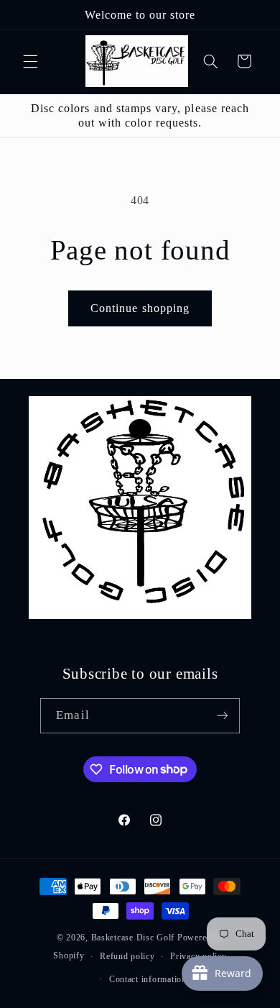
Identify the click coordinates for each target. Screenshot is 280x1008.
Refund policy (127, 956)
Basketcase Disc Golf (133, 937)
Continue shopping (140, 308)
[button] (30, 61)
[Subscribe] (221, 715)
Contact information (148, 979)
